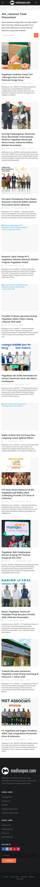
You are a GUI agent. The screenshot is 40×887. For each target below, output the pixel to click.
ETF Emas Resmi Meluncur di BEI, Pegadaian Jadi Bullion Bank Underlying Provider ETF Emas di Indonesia (18, 494)
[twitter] (7, 849)
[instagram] (18, 849)
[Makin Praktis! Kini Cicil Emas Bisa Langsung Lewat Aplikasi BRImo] (20, 416)
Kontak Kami (6, 801)
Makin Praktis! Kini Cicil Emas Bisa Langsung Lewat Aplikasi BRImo (18, 436)
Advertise (24, 877)
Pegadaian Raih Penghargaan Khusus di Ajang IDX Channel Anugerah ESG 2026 (16, 555)
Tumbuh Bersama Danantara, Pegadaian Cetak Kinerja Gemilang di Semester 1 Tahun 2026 (20, 674)
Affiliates (31, 877)
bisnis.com (5, 833)
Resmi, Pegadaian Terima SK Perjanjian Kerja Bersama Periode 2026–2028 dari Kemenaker (18, 614)
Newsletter (20, 879)
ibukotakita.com (7, 837)
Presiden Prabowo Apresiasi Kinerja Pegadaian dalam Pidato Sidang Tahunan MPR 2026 (19, 319)
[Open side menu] (3, 3)
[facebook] (3, 849)
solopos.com (6, 825)
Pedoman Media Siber (10, 809)
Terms (6, 877)
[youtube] (14, 849)
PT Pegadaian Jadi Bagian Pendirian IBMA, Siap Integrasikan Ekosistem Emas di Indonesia (19, 733)
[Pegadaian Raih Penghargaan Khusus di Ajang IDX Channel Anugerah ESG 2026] (20, 533)
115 (31, 83)
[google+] (10, 849)
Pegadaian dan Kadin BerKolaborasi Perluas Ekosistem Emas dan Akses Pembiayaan (19, 378)
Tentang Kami (7, 797)
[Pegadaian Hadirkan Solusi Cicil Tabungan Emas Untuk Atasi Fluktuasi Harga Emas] (20, 56)
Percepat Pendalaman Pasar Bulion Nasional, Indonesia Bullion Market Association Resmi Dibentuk (19, 202)
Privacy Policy (14, 877)
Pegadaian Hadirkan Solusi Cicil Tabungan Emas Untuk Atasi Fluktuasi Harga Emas (17, 77)
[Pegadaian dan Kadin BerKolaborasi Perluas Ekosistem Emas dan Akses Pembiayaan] (20, 357)
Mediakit (5, 805)
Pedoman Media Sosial (10, 813)
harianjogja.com (7, 829)
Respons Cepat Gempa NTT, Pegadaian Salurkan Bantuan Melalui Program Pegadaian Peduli (20, 259)
